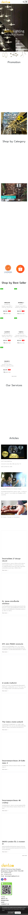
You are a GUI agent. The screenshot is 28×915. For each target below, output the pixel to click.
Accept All (18, 912)
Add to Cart (8, 313)
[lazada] (8, 269)
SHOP (2, 902)
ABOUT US (4, 898)
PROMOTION (4, 900)
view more (14, 376)
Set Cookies (10, 912)
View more (4, 570)
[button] (23, 2)
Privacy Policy (16, 908)
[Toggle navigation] (26, 1)
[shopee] (20, 269)
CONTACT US (5, 904)
